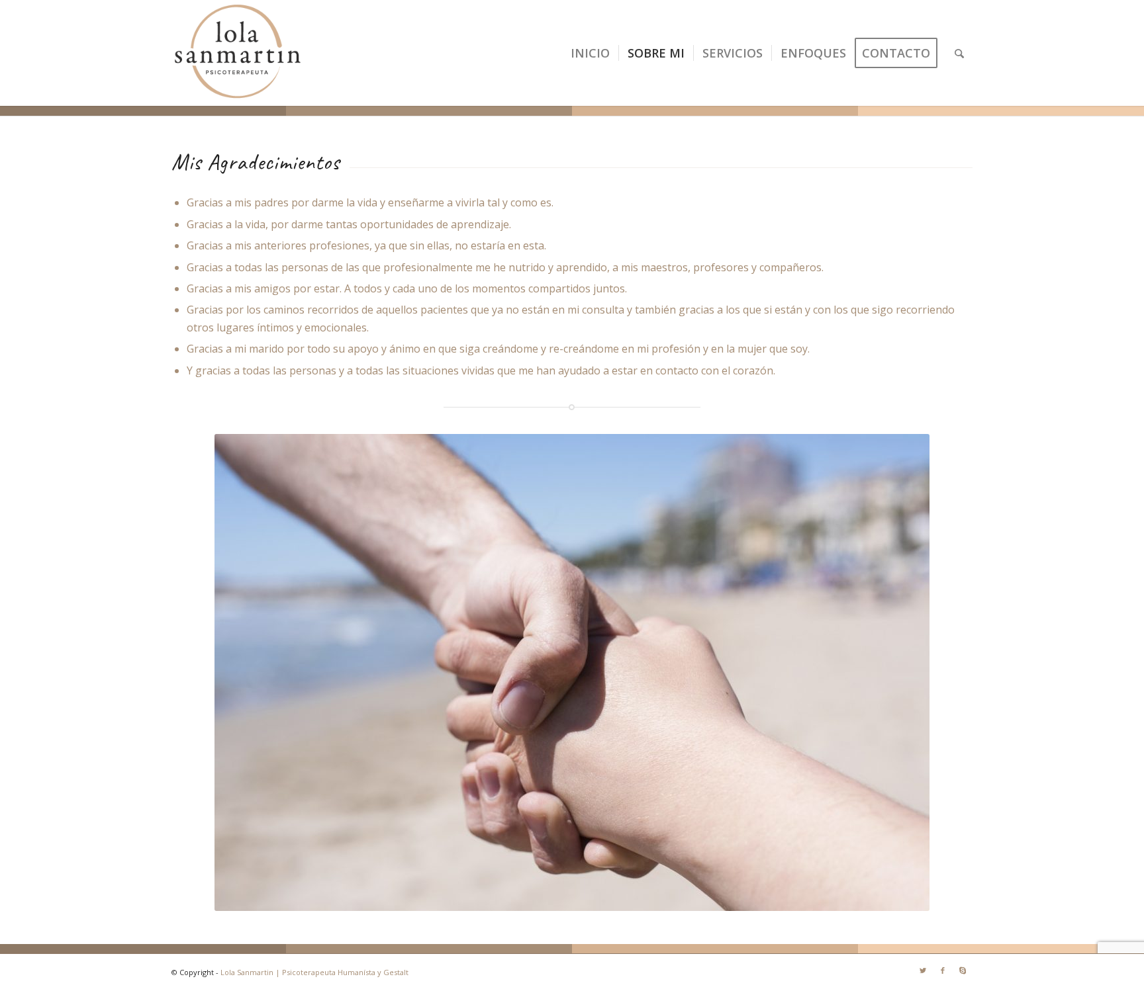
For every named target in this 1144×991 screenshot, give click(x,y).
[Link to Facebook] (943, 970)
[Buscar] (959, 53)
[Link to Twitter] (923, 970)
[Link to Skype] (963, 970)
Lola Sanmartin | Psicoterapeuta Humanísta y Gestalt (314, 972)
